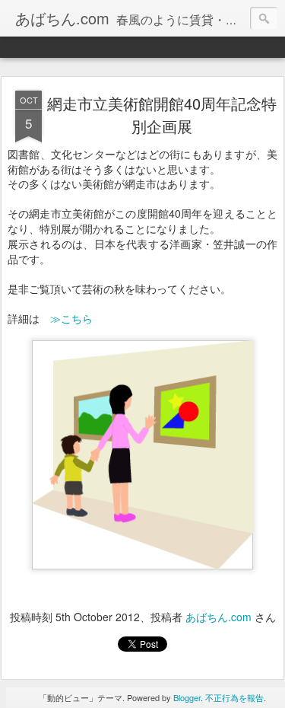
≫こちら (71, 318)
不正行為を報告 (234, 697)
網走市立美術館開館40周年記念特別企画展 (162, 114)
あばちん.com (218, 616)
